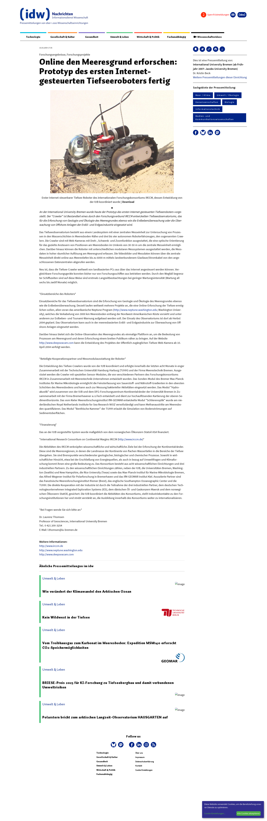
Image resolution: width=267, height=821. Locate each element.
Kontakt (138, 765)
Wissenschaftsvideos (209, 37)
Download (128, 202)
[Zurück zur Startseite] (54, 16)
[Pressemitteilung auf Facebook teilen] (195, 132)
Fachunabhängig (176, 37)
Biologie (229, 102)
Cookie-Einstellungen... (214, 813)
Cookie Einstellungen (144, 770)
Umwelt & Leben (119, 37)
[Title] (209, 49)
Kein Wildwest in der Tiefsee (66, 617)
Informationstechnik (207, 109)
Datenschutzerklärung (144, 761)
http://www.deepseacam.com (56, 343)
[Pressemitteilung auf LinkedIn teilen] (210, 132)
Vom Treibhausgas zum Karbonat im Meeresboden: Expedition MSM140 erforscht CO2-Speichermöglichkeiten (109, 645)
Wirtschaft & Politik (148, 37)
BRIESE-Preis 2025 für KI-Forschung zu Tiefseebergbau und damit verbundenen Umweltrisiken (108, 685)
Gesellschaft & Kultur (62, 37)
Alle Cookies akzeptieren (248, 813)
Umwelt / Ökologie (228, 95)
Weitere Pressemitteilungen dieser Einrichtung (220, 77)
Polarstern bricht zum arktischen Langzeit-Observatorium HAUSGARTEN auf (105, 717)
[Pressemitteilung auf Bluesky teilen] (203, 132)
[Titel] (195, 49)
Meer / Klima (202, 95)
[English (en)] (233, 14)
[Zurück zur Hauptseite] (241, 14)
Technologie (33, 37)
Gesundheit (91, 37)
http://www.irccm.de (130, 439)
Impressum (140, 757)
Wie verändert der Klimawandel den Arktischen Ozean (86, 591)
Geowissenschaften (206, 102)
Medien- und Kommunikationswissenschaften (214, 118)
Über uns (139, 753)
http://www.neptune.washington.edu (135, 310)
